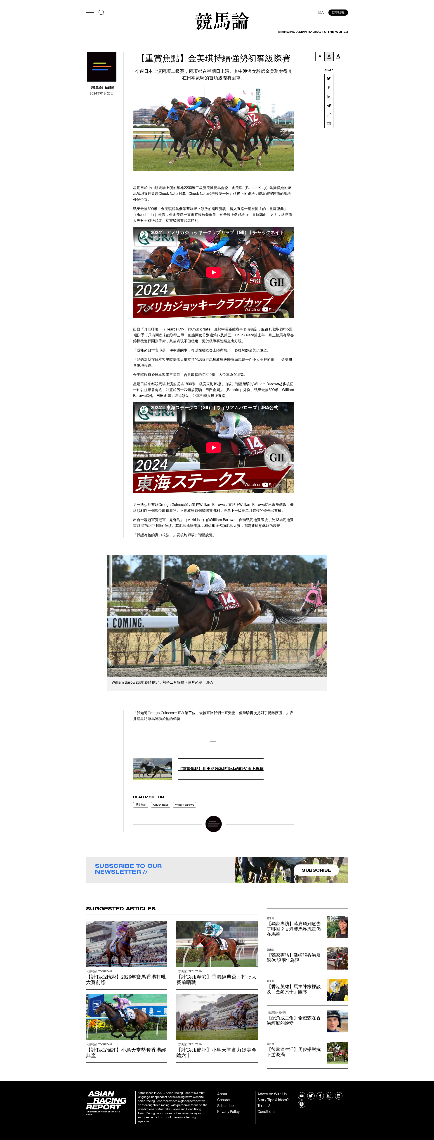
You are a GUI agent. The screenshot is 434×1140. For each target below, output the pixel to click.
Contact (224, 1100)
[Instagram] (329, 1096)
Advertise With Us (272, 1094)
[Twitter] (328, 78)
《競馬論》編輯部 (102, 88)
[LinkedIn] (328, 96)
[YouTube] (301, 1096)
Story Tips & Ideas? (273, 1100)
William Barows (184, 804)
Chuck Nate (160, 804)
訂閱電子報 (338, 12)
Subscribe (225, 1106)
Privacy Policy (228, 1112)
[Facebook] (328, 87)
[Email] (328, 123)
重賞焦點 (140, 804)
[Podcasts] (301, 1104)
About (222, 1094)
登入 (321, 12)
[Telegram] (328, 105)
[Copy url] (328, 114)
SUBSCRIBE (316, 870)
